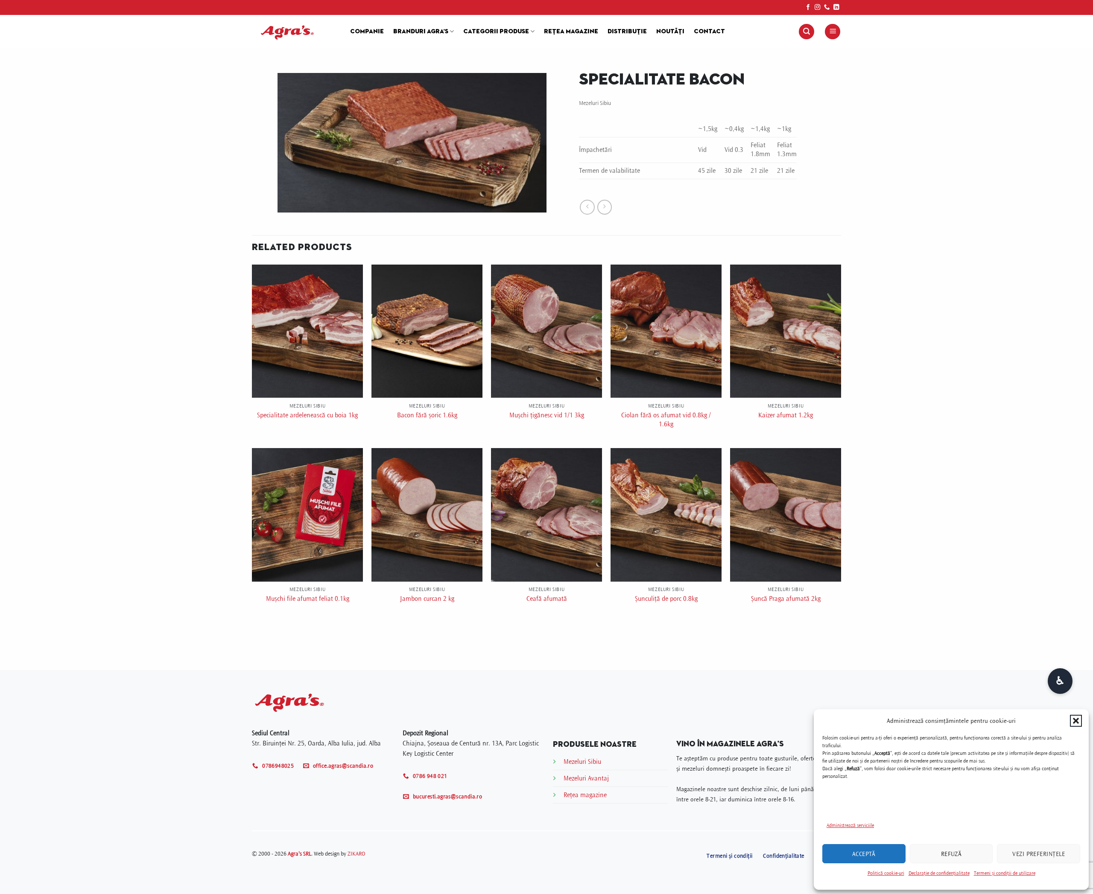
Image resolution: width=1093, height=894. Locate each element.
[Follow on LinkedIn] (836, 7)
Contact (709, 32)
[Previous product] (604, 207)
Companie (367, 32)
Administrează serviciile (850, 825)
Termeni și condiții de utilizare (1004, 873)
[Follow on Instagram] (818, 7)
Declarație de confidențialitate (939, 873)
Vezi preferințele (1038, 854)
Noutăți (670, 32)
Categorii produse (496, 32)
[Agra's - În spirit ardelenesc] (294, 31)
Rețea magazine (571, 32)
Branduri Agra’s (420, 32)
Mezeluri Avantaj (586, 778)
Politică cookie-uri (886, 873)
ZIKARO (356, 853)
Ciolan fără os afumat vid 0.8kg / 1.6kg (666, 419)
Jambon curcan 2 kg (427, 598)
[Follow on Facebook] (808, 7)
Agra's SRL (299, 853)
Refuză (951, 854)
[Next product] (587, 207)
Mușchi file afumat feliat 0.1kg (307, 598)
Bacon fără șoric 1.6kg (427, 415)
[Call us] (827, 7)
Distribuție (627, 32)
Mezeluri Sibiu (595, 103)
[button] (1076, 720)
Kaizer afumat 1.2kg (785, 415)
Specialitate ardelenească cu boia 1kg (307, 415)
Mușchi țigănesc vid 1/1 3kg (546, 415)
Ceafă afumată (546, 598)
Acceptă (864, 854)
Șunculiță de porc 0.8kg (666, 598)
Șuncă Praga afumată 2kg (786, 598)
